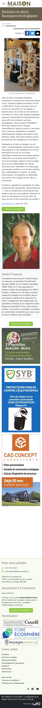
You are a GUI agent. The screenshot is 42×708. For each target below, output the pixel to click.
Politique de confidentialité (13, 683)
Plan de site (6, 677)
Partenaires (6, 669)
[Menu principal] (3, 3)
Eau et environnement (32, 28)
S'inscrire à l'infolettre (21, 324)
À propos (5, 654)
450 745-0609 (11, 568)
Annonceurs (7, 672)
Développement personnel (13, 663)
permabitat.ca (8, 204)
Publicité (5, 666)
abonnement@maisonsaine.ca (17, 571)
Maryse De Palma (9, 660)
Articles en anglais (9, 657)
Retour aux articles (14, 209)
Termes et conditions (10, 680)
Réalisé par (27, 704)
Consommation (19, 28)
